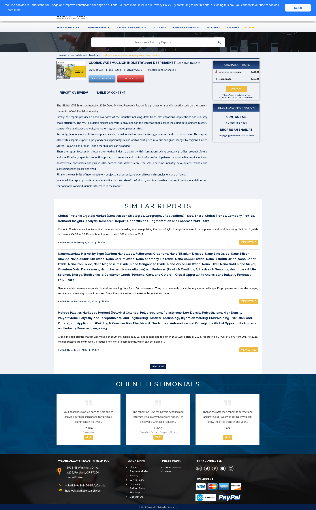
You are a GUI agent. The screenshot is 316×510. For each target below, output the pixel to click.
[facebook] (215, 468)
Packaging (213, 27)
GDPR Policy (137, 479)
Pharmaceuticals (68, 27)
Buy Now (236, 88)
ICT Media (160, 27)
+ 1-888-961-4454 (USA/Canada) (85, 485)
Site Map (135, 492)
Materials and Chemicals (85, 55)
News (168, 471)
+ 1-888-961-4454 (236, 122)
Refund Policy (138, 488)
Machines (233, 27)
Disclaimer (136, 484)
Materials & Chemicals (131, 27)
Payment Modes (139, 471)
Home (62, 55)
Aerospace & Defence (185, 27)
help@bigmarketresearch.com (236, 135)
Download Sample (102, 78)
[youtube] (231, 468)
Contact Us (136, 496)
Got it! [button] (298, 7)
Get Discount (130, 78)
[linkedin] (199, 468)
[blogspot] (223, 468)
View (88, 437)
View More (158, 366)
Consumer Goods (97, 27)
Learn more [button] (13, 10)
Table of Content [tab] (111, 92)
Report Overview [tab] (73, 92)
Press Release (173, 467)
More (248, 27)
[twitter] (207, 468)
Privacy (134, 475)
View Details (248, 242)
